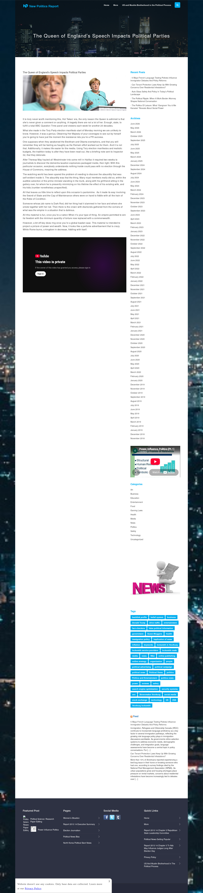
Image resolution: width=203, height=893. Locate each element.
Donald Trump (138, 622)
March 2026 (135, 132)
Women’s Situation (71, 818)
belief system (157, 617)
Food (132, 506)
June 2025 (135, 148)
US (167, 700)
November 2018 (137, 438)
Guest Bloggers (154, 633)
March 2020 (135, 372)
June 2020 (135, 359)
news (144, 655)
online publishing (167, 655)
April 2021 (134, 318)
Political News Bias (71, 836)
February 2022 (136, 276)
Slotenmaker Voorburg (149, 694)
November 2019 (137, 388)
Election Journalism (71, 830)
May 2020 (134, 363)
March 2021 (135, 322)
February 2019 (136, 425)
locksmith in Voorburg (167, 644)
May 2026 (134, 127)
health (169, 633)
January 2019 (136, 430)
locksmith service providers (145, 650)
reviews (145, 683)
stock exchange (139, 700)
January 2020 (136, 380)
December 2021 (137, 285)
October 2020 (136, 343)
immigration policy (141, 639)
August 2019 (136, 401)
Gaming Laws (136, 510)
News (132, 522)
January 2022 (136, 281)
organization (156, 661)
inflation (136, 644)
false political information (161, 628)
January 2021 (136, 330)
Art (131, 489)
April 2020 (134, 368)
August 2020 (136, 351)
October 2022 (136, 243)
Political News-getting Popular (157, 839)
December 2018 (137, 434)
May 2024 (134, 185)
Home (106, 5)
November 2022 (137, 239)
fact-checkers (138, 628)
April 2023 (134, 218)
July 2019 (134, 405)
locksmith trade (169, 650)
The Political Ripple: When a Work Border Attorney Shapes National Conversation (153, 100)
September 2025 (137, 140)
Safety (133, 531)
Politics (133, 527)
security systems (170, 689)
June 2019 (135, 409)
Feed (135, 716)
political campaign (163, 666)
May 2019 (134, 413)
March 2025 (135, 156)
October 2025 (136, 136)
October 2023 (136, 206)
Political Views (156, 672)
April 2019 (134, 417)
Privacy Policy (150, 857)
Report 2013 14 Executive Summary (79, 824)
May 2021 (134, 314)
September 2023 (137, 210)
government (137, 633)
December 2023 (137, 198)
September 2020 (137, 347)
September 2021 (137, 297)
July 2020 (134, 355)
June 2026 (135, 123)
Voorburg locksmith (141, 705)
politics (170, 672)
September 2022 (137, 247)
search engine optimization (145, 689)
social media (170, 694)
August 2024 (136, 173)
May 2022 (134, 264)
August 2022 (136, 252)
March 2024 (135, 190)
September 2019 (137, 397)
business (171, 617)
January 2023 (136, 231)
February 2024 (136, 194)
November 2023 (137, 202)
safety (156, 683)
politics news (167, 677)
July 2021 (134, 305)
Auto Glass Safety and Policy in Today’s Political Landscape (152, 93)
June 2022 (135, 260)
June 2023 (135, 214)
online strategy (139, 661)
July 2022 (134, 256)
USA (174, 700)
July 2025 (134, 144)
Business (134, 493)
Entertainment (136, 502)
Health (133, 514)
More (115, 5)
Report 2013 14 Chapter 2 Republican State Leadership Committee (160, 831)
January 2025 (136, 161)
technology (156, 700)
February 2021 (136, 326)
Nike (153, 655)
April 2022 (134, 268)
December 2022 (137, 235)
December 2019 (137, 384)
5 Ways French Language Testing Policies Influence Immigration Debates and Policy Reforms (153, 79)
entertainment (170, 622)
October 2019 (136, 392)
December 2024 (137, 165)
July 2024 (134, 177)
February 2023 (136, 227)
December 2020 (137, 334)
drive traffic (154, 622)
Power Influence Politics (48, 829)
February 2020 (136, 376)
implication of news (163, 639)
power (135, 683)
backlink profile (139, 617)
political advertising (141, 666)
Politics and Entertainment (144, 677)
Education (134, 498)
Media (133, 518)
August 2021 (136, 301)
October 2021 (136, 293)
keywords (148, 644)
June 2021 (135, 310)
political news (138, 672)
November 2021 (137, 289)
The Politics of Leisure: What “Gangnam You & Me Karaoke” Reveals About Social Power (153, 106)
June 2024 (135, 181)
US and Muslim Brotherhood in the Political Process (146, 5)
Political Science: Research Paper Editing (42, 820)
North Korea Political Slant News (77, 842)
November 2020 (137, 339)
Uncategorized (136, 539)
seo (134, 694)
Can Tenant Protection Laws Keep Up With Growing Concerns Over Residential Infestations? (153, 86)
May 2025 (134, 152)
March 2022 (135, 272)
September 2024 (137, 169)
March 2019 (135, 421)
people (169, 661)
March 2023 (135, 223)
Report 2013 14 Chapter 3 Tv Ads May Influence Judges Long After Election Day (158, 848)
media (135, 655)
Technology (135, 535)
